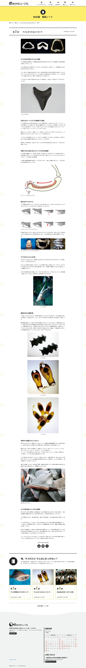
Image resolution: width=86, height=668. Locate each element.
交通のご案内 (12, 633)
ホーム (12, 22)
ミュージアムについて (41, 4)
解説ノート (65, 4)
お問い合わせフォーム (50, 661)
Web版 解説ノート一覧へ (43, 606)
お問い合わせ (57, 4)
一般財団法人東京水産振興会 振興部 (55, 658)
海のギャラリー (73, 4)
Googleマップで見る (12, 659)
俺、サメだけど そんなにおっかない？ (28, 22)
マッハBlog (50, 4)
